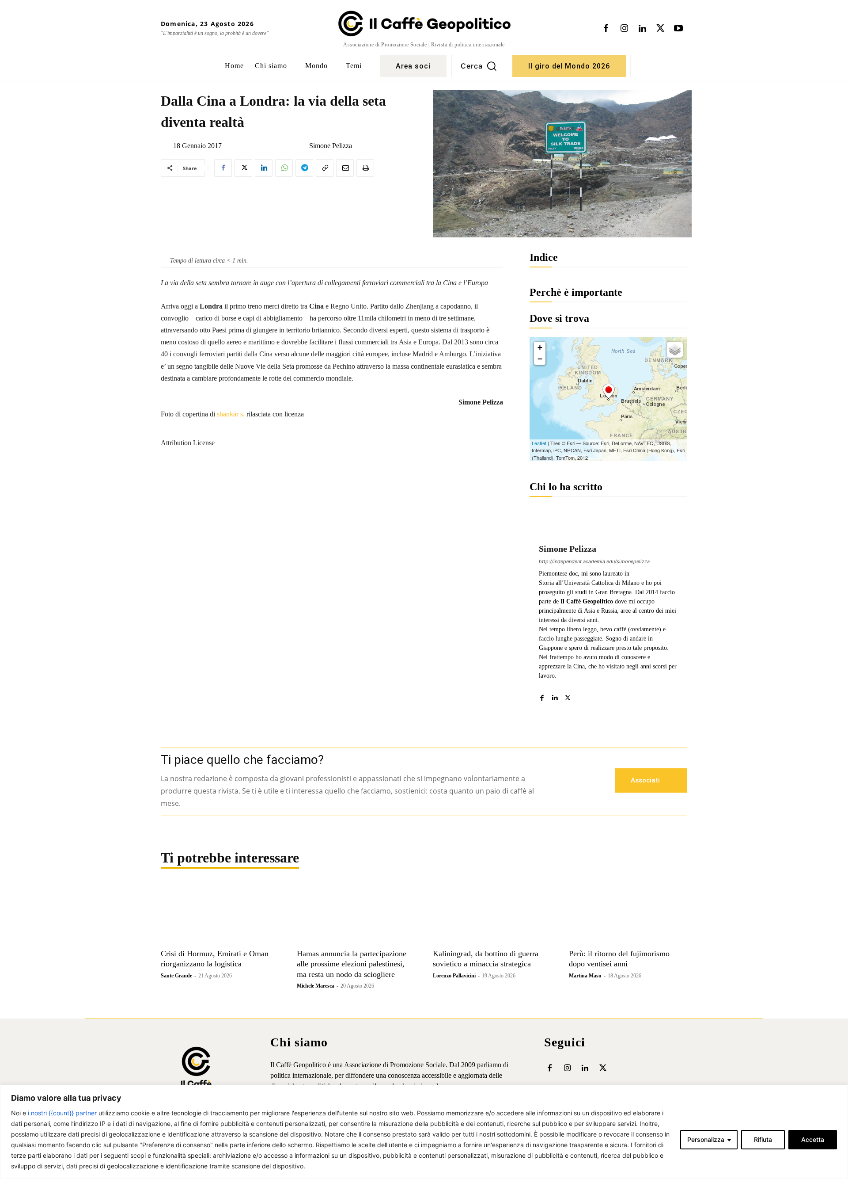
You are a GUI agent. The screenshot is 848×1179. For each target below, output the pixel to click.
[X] (660, 29)
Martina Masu (585, 976)
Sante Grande (176, 976)
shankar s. (231, 414)
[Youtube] (678, 29)
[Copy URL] (324, 168)
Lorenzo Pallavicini (454, 976)
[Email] (345, 168)
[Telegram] (304, 168)
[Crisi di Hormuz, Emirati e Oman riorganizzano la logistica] (220, 914)
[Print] (365, 168)
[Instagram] (624, 29)
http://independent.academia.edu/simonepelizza (594, 561)
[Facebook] (606, 29)
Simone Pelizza (330, 145)
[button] (479, 65)
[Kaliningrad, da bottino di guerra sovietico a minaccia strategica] (492, 914)
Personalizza (705, 1139)
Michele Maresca (315, 986)
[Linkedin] (642, 29)
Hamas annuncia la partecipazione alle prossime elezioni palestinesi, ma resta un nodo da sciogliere (351, 964)
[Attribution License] (332, 423)
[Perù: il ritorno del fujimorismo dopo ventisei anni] (628, 914)
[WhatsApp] (284, 168)
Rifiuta (763, 1139)
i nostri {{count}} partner (62, 1113)
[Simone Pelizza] (302, 145)
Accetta (812, 1139)
